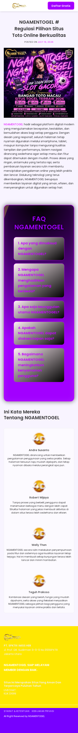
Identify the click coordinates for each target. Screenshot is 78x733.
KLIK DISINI (10, 693)
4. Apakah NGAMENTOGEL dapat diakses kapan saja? (37, 333)
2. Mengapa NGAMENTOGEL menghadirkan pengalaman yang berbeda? (34, 280)
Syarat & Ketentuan (16, 711)
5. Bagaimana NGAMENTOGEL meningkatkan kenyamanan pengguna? (31, 365)
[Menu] (6, 5)
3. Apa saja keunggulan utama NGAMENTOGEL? (38, 309)
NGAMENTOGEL (13, 124)
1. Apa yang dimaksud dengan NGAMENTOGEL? (37, 248)
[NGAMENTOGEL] (21, 5)
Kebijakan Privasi (43, 711)
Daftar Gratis (60, 6)
